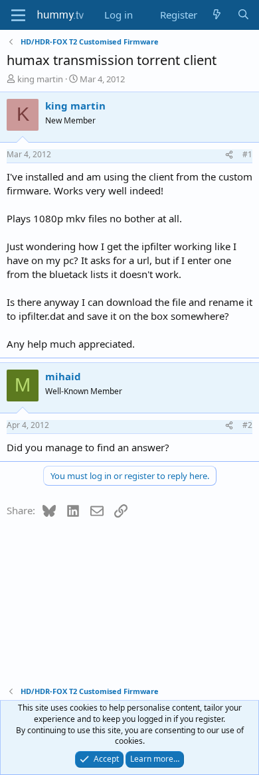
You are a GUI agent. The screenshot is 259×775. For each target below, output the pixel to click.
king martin (40, 79)
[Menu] (18, 15)
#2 (247, 425)
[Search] (243, 15)
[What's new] (217, 15)
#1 (247, 154)
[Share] (229, 155)
